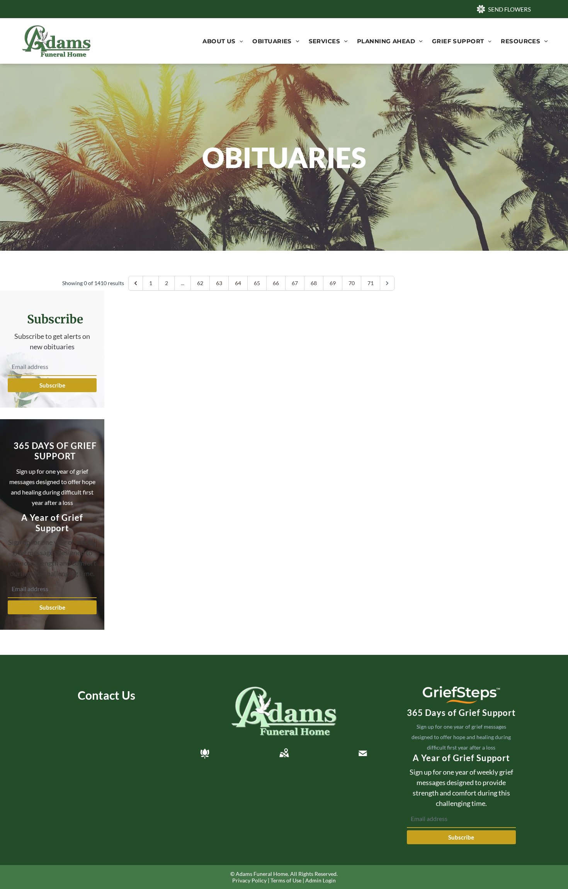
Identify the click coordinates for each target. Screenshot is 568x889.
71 (370, 283)
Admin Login (320, 880)
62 (200, 283)
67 (295, 283)
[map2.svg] (284, 753)
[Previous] (135, 283)
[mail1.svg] (363, 753)
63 (219, 283)
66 (276, 283)
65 (257, 283)
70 (352, 283)
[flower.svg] (205, 753)
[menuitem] (223, 41)
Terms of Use (285, 880)
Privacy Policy (249, 880)
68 (314, 283)
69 (333, 283)
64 (238, 283)
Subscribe (52, 385)
